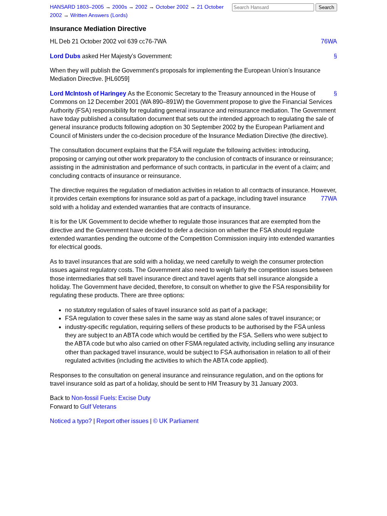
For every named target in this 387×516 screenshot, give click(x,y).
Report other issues (122, 421)
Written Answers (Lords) (99, 15)
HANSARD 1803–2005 (77, 7)
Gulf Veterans (98, 406)
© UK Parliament (175, 421)
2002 (142, 7)
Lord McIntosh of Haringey (88, 93)
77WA (329, 198)
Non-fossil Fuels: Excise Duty (110, 398)
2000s (120, 7)
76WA (329, 41)
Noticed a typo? (71, 421)
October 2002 (173, 7)
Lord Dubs (65, 56)
